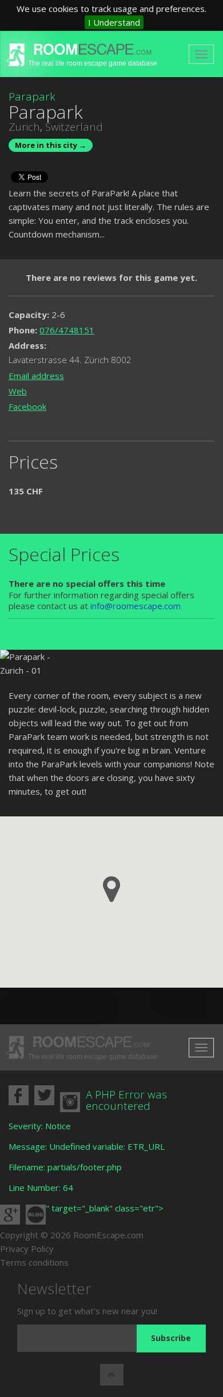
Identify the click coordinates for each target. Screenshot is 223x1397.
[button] (111, 889)
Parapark (32, 96)
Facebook (27, 406)
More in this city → (50, 145)
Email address (36, 375)
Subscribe (171, 1337)
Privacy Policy (27, 1248)
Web (18, 391)
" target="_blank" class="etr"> (105, 1208)
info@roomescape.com (135, 605)
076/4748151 (66, 330)
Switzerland (74, 126)
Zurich (24, 126)
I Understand (114, 22)
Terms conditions (34, 1262)
